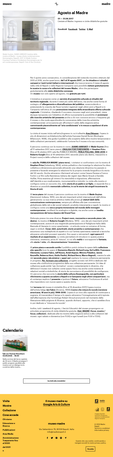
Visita (6, 401)
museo (7, 4)
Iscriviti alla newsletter (56, 381)
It (3, 451)
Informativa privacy (101, 430)
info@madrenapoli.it (56, 432)
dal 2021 (6, 447)
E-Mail (90, 29)
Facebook (72, 29)
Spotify (61, 438)
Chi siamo (7, 419)
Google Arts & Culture (56, 404)
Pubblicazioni (9, 430)
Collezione (9, 410)
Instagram (56, 438)
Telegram (65, 438)
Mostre (7, 405)
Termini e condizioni (102, 428)
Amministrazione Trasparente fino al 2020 (11, 440)
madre (105, 4)
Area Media (8, 434)
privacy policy (100, 443)
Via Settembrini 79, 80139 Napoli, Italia (56, 429)
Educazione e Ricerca (9, 424)
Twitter (82, 29)
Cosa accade (10, 414)
